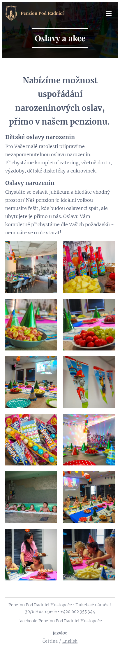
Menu (109, 13)
